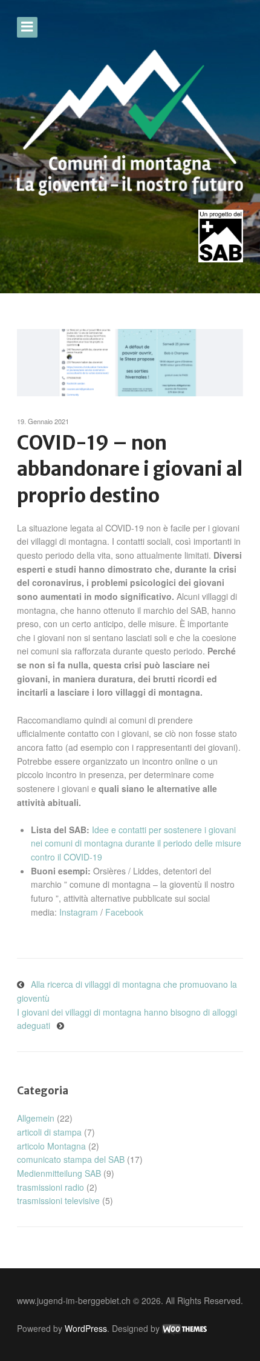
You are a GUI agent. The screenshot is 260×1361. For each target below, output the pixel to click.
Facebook (124, 912)
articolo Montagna (51, 1146)
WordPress (86, 1328)
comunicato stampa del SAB (71, 1159)
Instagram (78, 912)
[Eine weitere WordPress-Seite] (130, 123)
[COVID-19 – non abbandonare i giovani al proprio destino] (130, 362)
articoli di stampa (49, 1132)
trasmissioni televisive (58, 1200)
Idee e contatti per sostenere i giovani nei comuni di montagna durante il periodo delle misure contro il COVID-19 (136, 843)
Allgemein (35, 1118)
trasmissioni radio (50, 1187)
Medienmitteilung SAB (59, 1173)
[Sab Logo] (220, 236)
